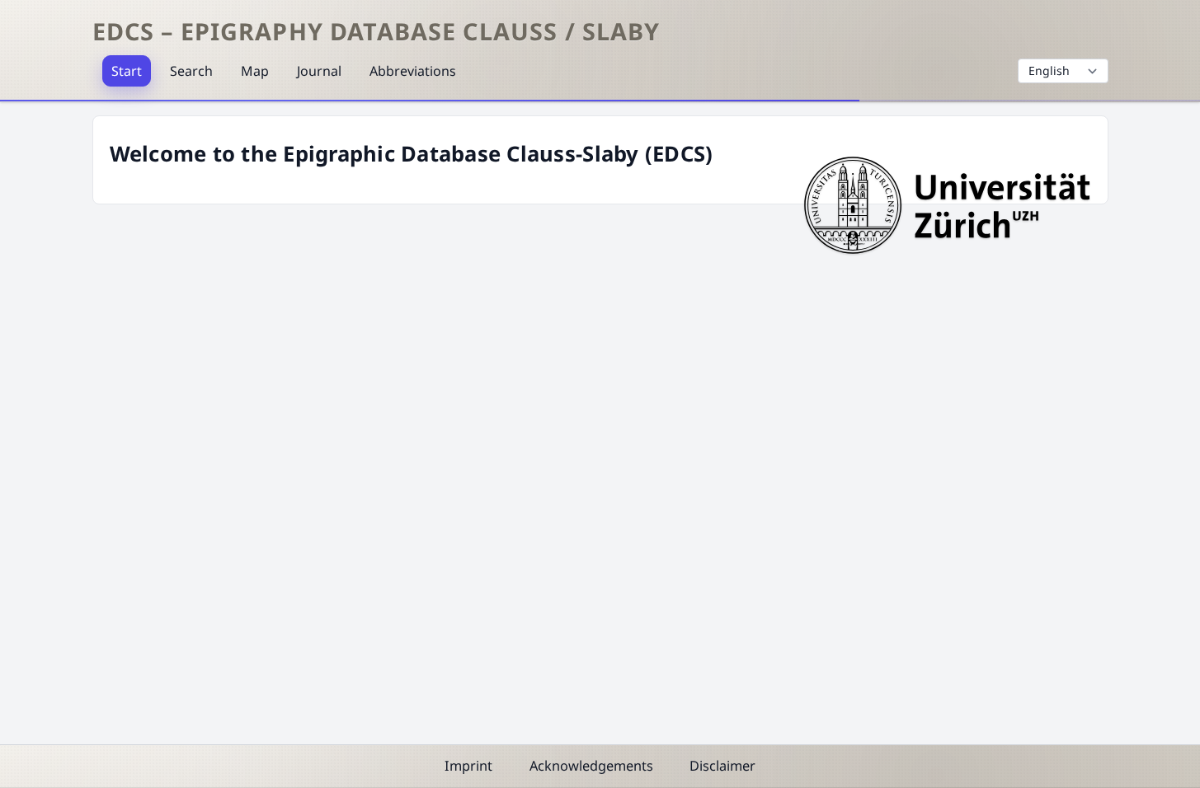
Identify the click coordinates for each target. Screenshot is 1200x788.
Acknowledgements (591, 766)
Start (126, 71)
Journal (319, 71)
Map (255, 71)
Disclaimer (722, 766)
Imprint (468, 766)
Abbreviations (412, 71)
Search (191, 71)
